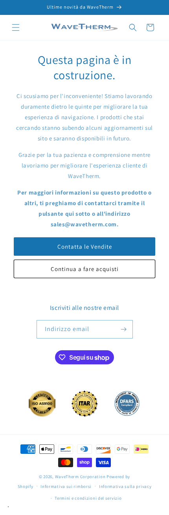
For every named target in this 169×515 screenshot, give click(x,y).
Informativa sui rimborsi (66, 486)
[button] (15, 27)
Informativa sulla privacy (125, 486)
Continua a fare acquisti (85, 269)
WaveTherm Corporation (80, 476)
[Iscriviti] (123, 329)
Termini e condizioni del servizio (88, 498)
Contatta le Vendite (84, 246)
